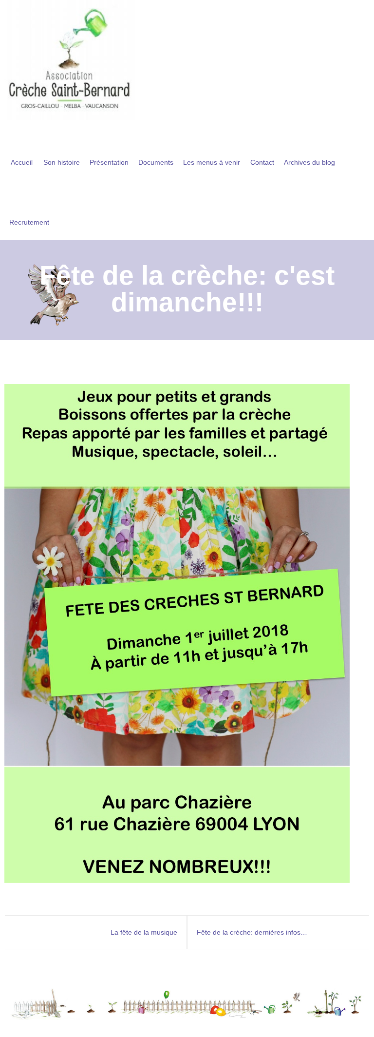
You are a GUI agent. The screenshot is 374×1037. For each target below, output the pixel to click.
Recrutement (29, 222)
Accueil (22, 162)
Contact (262, 162)
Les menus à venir (211, 162)
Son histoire (61, 162)
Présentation (109, 162)
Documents (155, 162)
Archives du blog (309, 162)
